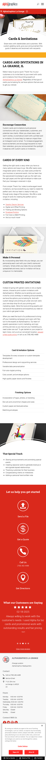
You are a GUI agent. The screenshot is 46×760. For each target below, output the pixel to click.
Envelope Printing (12, 212)
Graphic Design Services (15, 204)
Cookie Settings (23, 746)
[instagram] (12, 722)
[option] (23, 623)
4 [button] (26, 643)
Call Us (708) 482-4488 (13, 675)
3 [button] (23, 643)
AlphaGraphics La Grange (12, 79)
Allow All (31, 752)
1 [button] (18, 643)
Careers (40, 758)
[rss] (16, 722)
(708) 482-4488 (23, 566)
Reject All (16, 752)
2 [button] (20, 643)
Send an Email (10, 678)
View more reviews (23, 649)
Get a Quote (10, 758)
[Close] (42, 725)
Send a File (26, 758)
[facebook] (4, 722)
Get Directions (23, 588)
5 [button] (28, 643)
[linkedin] (8, 722)
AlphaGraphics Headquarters (21, 666)
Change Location (17, 663)
